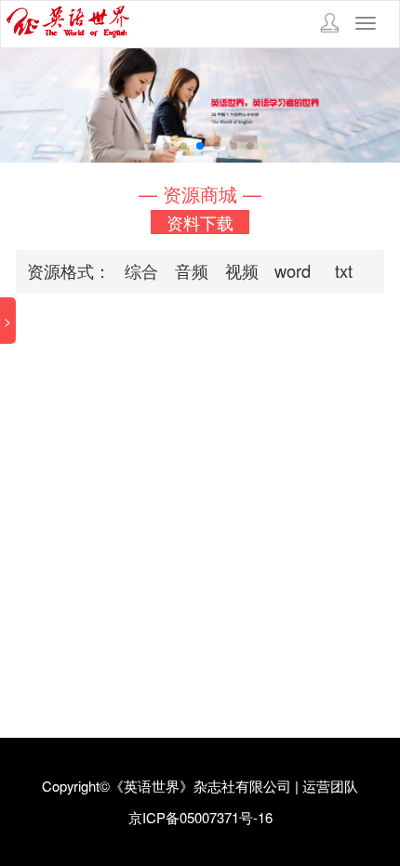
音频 (191, 270)
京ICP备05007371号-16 (200, 817)
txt (344, 270)
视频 (242, 270)
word (292, 270)
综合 (141, 270)
